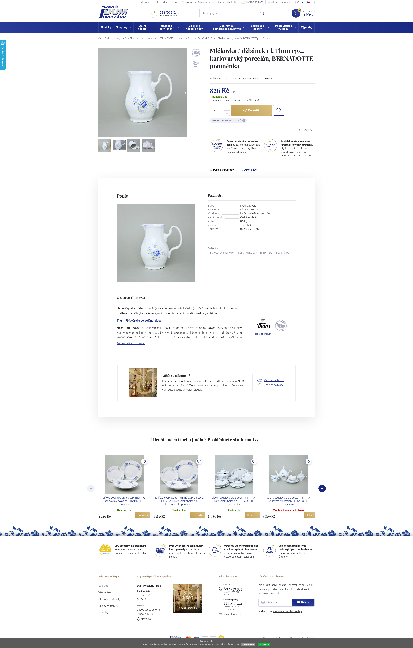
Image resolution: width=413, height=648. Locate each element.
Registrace (273, 2)
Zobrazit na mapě (273, 385)
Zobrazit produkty (263, 333)
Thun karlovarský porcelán (143, 38)
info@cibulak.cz (232, 614)
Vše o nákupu (189, 2)
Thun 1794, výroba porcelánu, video (139, 320)
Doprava (176, 2)
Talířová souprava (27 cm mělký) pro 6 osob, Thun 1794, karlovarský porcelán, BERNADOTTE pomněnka (179, 501)
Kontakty (231, 2)
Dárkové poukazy (254, 2)
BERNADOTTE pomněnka (172, 38)
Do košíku (143, 515)
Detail (309, 515)
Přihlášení (285, 2)
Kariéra (221, 2)
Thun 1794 (246, 225)
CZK (298, 2)
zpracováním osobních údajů (287, 611)
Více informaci (233, 644)
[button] (185, 93)
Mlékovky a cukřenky (222, 252)
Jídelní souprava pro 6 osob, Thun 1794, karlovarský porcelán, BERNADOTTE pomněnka (234, 501)
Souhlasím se (280, 611)
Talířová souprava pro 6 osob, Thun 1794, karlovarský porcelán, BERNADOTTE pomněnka (124, 501)
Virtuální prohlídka (274, 380)
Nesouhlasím (248, 644)
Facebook (164, 2)
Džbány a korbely (247, 252)
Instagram (149, 2)
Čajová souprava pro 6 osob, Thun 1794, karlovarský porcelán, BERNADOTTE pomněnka (288, 501)
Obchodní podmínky (109, 599)
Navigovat (146, 619)
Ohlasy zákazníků (206, 2)
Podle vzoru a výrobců (115, 38)
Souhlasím (264, 644)
